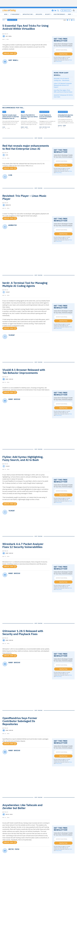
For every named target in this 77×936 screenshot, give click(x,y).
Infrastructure (28, 14)
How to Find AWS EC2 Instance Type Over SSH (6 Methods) (29, 116)
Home (3, 19)
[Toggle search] (74, 10)
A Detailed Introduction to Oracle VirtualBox (65, 116)
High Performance (59, 14)
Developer (39, 14)
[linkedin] (55, 10)
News (5, 14)
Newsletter (67, 10)
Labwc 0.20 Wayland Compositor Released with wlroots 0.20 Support (63, 85)
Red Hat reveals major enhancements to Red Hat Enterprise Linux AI (10, 116)
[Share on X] (69, 20)
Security (48, 14)
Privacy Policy (59, 61)
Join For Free (63, 54)
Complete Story (8, 53)
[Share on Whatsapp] (74, 20)
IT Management (15, 14)
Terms (70, 60)
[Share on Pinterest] (71, 20)
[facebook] (53, 10)
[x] (58, 10)
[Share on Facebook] (67, 20)
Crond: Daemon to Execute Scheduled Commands (45, 116)
